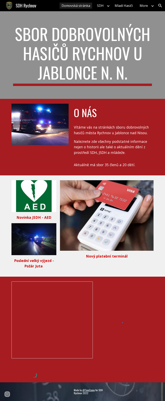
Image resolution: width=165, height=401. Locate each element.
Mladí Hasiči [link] (124, 5)
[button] (160, 5)
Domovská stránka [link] (76, 5)
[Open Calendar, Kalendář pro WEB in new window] (85, 286)
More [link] (144, 5)
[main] (82, 55)
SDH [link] (100, 5)
